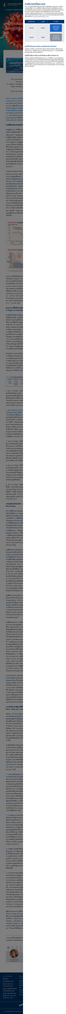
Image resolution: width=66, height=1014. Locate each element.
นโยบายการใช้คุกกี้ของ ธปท (41, 16)
